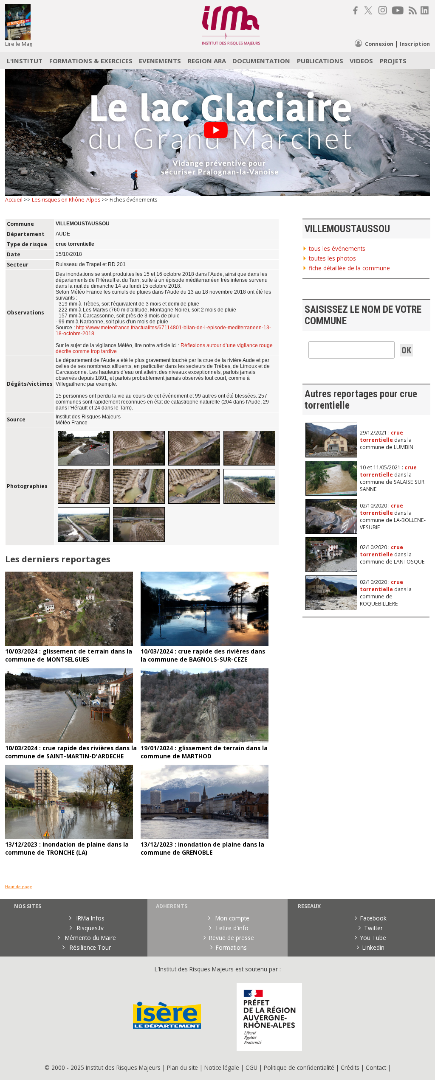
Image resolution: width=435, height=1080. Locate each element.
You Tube (373, 938)
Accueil (14, 199)
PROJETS (393, 60)
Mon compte (231, 918)
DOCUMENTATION (261, 60)
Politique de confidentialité (299, 1067)
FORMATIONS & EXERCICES (91, 60)
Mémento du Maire (89, 938)
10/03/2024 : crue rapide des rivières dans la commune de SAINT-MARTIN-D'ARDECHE (71, 752)
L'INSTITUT (24, 60)
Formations (231, 947)
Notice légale (221, 1067)
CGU (251, 1067)
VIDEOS (361, 60)
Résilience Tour (89, 947)
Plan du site (182, 1067)
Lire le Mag (18, 44)
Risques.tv (89, 928)
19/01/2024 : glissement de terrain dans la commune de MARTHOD (204, 752)
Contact (377, 1067)
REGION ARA (207, 60)
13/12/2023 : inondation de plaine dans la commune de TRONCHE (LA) (67, 848)
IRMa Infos (90, 918)
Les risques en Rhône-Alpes (66, 199)
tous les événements (337, 248)
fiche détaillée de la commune (349, 268)
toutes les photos (332, 258)
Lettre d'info (232, 928)
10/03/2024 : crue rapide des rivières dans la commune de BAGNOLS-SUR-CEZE (203, 655)
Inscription (415, 44)
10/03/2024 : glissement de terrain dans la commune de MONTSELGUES (68, 655)
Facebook (373, 918)
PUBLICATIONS (320, 60)
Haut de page (18, 886)
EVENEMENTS (160, 60)
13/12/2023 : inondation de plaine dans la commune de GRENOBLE (202, 848)
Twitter (373, 928)
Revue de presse (231, 938)
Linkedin (373, 947)
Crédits (350, 1067)
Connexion (379, 44)
